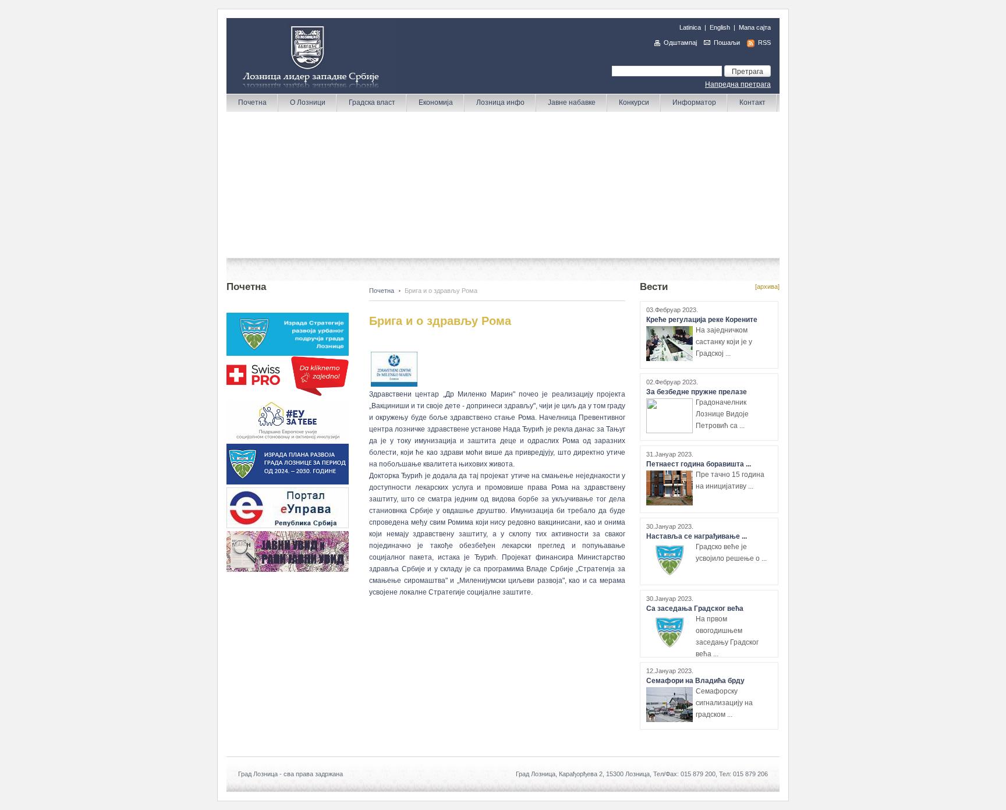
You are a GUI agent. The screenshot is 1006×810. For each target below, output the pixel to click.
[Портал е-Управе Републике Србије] (287, 526)
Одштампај (680, 42)
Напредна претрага (738, 84)
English (720, 27)
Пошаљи (727, 42)
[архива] (767, 286)
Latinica (690, 27)
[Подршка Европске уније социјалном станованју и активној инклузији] (287, 438)
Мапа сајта (755, 27)
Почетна (381, 290)
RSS (764, 42)
